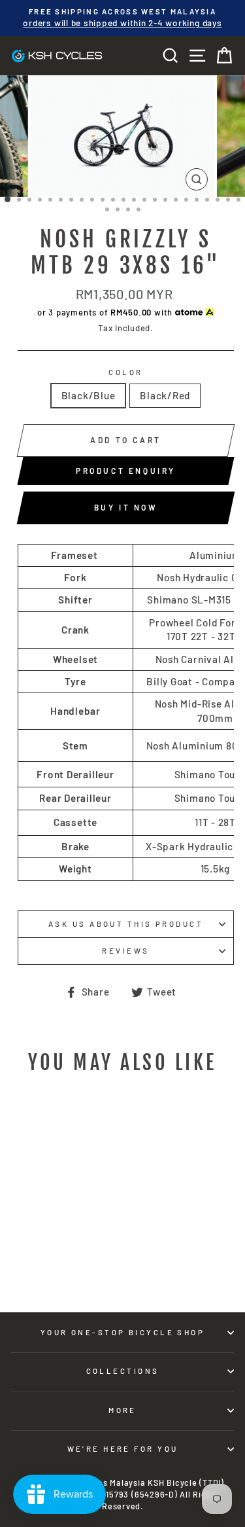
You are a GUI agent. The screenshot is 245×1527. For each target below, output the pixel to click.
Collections (122, 1371)
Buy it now (126, 507)
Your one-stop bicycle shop (123, 1332)
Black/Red (165, 395)
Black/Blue (88, 395)
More (122, 1410)
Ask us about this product (125, 924)
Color (125, 372)
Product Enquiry (126, 470)
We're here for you (122, 1449)
